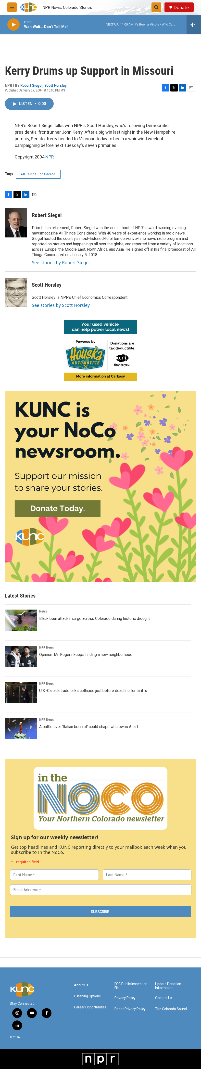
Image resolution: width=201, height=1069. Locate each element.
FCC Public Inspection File (130, 986)
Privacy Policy (125, 998)
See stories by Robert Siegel (61, 262)
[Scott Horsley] (16, 292)
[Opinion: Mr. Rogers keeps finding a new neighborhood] (21, 656)
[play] (13, 24)
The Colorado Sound (171, 1009)
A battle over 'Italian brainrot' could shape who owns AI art (88, 726)
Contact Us (163, 998)
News (43, 611)
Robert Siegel (31, 85)
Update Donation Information (168, 986)
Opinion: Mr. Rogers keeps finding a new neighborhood (85, 654)
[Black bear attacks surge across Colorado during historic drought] (21, 620)
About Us (81, 985)
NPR (49, 156)
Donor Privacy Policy (130, 1009)
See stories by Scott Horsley (61, 305)
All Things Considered (38, 174)
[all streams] (194, 24)
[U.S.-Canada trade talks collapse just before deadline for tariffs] (21, 692)
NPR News (46, 647)
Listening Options (87, 996)
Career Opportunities (90, 1007)
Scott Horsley (55, 85)
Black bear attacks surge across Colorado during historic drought (94, 618)
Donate (181, 7)
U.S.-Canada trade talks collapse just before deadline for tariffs (93, 690)
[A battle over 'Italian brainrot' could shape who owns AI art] (21, 728)
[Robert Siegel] (16, 222)
